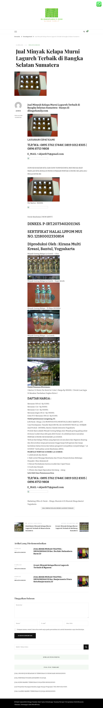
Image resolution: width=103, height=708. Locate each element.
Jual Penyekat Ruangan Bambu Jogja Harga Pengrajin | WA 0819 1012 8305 (40, 687)
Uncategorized (34, 45)
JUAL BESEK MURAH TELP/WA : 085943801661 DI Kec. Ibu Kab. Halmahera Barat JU (52, 551)
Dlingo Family (32, 702)
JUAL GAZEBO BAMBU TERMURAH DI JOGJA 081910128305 (34, 691)
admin (18, 111)
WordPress (36, 704)
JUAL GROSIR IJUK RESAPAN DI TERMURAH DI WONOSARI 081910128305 (40, 673)
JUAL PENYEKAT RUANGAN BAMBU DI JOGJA (30, 678)
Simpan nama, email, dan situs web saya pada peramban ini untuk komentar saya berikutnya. (50, 629)
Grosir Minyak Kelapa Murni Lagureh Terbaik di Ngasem (51, 566)
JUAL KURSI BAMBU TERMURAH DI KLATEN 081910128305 (34, 682)
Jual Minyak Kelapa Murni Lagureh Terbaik (57, 508)
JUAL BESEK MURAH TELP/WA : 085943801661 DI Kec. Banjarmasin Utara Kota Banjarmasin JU (52, 579)
